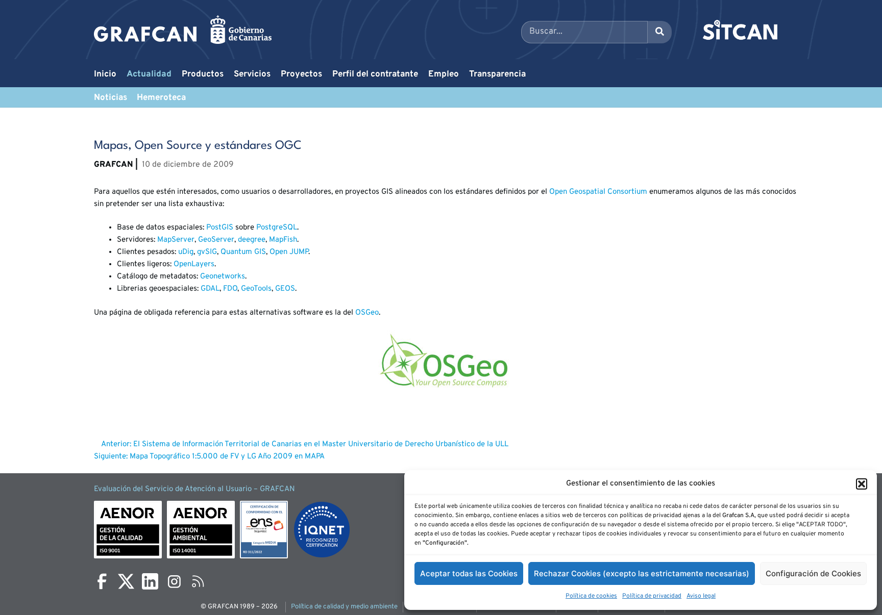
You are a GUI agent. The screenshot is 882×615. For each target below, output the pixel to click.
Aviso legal (701, 596)
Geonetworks (222, 276)
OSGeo (367, 313)
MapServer (175, 240)
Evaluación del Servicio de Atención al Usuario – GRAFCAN (194, 489)
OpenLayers (194, 264)
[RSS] (198, 581)
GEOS (285, 289)
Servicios (252, 74)
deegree (251, 240)
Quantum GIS (243, 252)
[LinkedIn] (150, 581)
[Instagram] (174, 581)
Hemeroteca (161, 98)
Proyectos (301, 74)
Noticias (110, 98)
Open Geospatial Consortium (598, 192)
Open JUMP (289, 252)
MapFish (283, 240)
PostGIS (219, 228)
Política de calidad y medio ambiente (344, 607)
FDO (230, 289)
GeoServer (216, 240)
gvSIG (207, 252)
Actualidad (149, 74)
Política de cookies (591, 596)
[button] (861, 484)
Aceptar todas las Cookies (469, 573)
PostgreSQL (276, 228)
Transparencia (497, 74)
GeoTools (256, 289)
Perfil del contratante (375, 74)
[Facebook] (102, 581)
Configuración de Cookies (813, 573)
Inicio (105, 74)
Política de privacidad (651, 596)
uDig (185, 252)
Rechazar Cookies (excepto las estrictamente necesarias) (641, 573)
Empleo (443, 74)
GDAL (210, 289)
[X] (126, 581)
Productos (203, 74)
